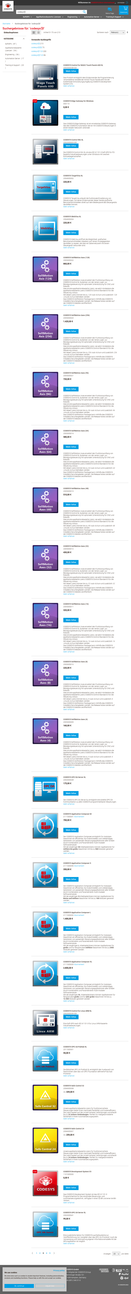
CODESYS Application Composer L (77, 912)
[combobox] (51, 12)
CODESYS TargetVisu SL (73, 176)
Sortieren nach (102, 32)
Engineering (13, 54)
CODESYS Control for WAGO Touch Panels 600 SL (83, 65)
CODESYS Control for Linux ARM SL (77, 1011)
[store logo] (8, 7)
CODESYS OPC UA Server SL (74, 1213)
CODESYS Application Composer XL (77, 962)
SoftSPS (11, 44)
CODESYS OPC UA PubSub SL (75, 1047)
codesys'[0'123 (37, 51)
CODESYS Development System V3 (77, 1172)
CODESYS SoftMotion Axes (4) (75, 719)
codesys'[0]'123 (37, 55)
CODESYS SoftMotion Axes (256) (76, 315)
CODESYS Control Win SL (73, 140)
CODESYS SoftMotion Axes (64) (76, 431)
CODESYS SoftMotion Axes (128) (76, 257)
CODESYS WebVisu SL (72, 216)
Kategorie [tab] (8, 39)
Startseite (7, 24)
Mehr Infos (71, 71)
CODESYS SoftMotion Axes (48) (76, 488)
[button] (97, 2)
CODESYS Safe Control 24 (73, 1129)
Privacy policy (59, 1270)
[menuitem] (26, 17)
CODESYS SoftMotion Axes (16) (76, 604)
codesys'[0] (35, 44)
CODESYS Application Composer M (77, 814)
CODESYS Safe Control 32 (73, 1086)
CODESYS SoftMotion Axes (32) (76, 546)
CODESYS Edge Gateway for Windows (78, 101)
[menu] (75, 17)
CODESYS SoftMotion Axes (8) (75, 662)
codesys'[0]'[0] (36, 47)
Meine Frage (110, 13)
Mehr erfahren (69, 86)
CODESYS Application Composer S (77, 863)
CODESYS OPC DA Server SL (74, 777)
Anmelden (121, 3)
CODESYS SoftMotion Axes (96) (76, 373)
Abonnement (79, 817)
